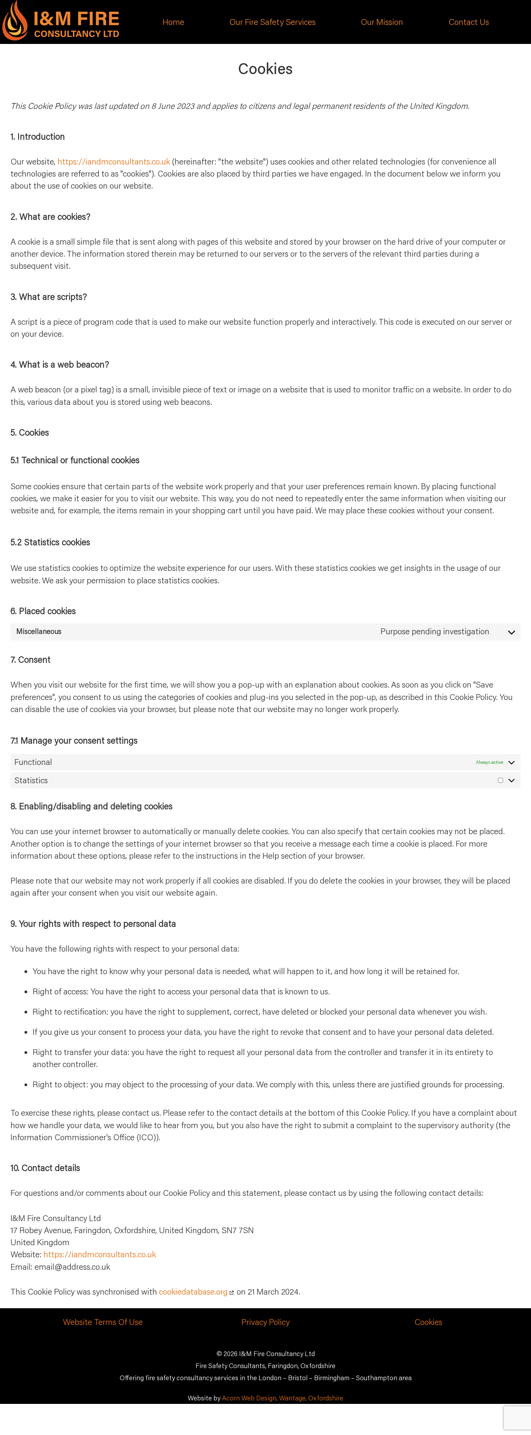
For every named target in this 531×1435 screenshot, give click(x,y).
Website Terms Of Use (103, 1321)
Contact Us (469, 21)
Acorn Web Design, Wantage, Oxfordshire (282, 1397)
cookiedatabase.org (193, 1291)
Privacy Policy (265, 1321)
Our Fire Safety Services (272, 21)
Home (173, 21)
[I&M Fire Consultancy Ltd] (60, 37)
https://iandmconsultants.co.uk (114, 161)
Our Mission (382, 21)
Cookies (428, 1321)
